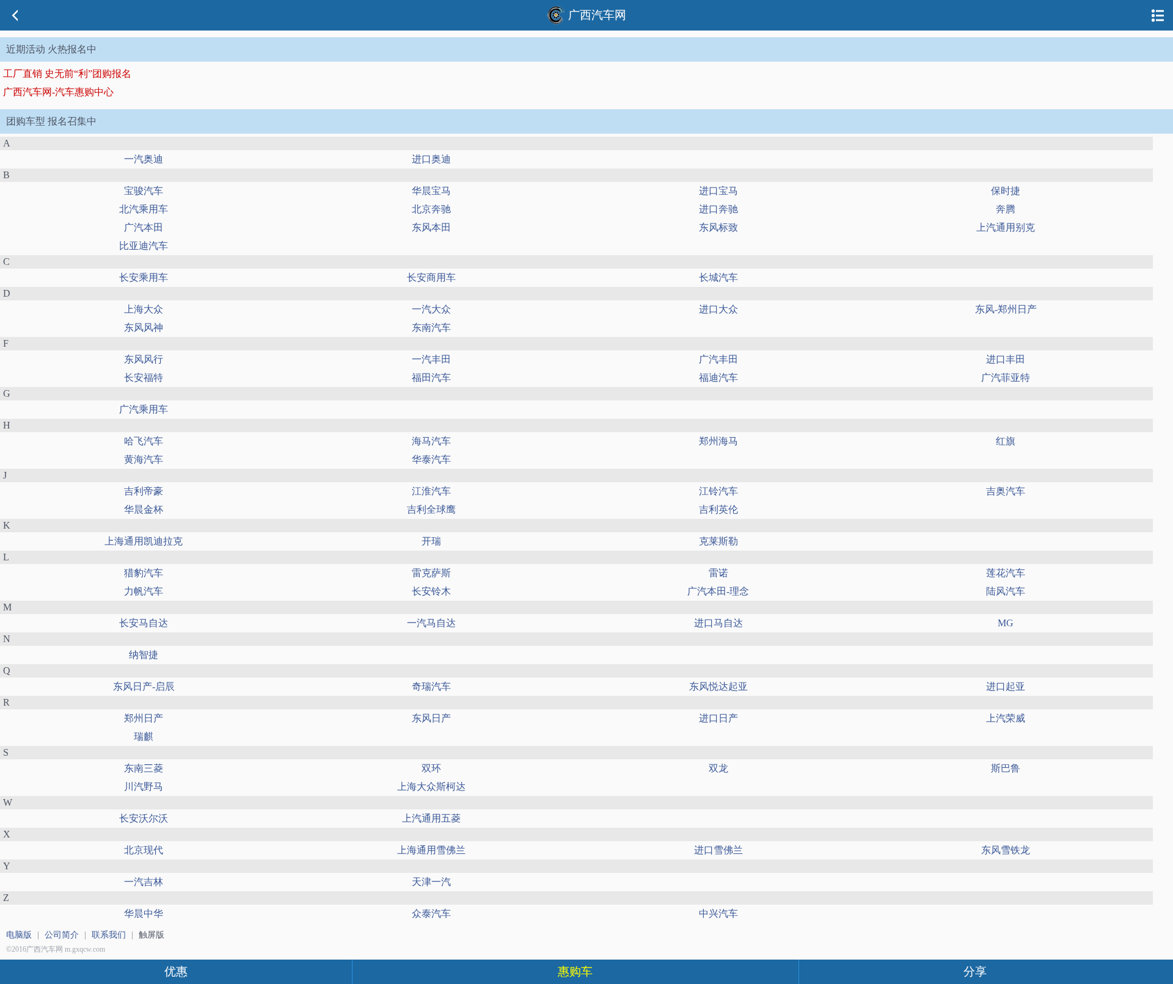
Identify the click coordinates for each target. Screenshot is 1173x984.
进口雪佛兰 (718, 850)
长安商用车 (431, 277)
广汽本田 (143, 227)
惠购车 (575, 971)
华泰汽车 (431, 459)
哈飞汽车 (143, 441)
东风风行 (143, 359)
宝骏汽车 (143, 191)
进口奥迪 (431, 159)
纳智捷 (143, 654)
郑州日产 (143, 718)
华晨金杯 (143, 509)
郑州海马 (718, 441)
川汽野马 (143, 786)
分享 (975, 971)
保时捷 (1005, 191)
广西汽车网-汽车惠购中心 (58, 92)
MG (1006, 623)
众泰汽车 (431, 913)
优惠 (176, 971)
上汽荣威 (1005, 718)
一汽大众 (431, 309)
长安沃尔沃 (143, 818)
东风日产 (431, 718)
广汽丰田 (718, 359)
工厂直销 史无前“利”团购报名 (67, 73)
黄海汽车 (143, 459)
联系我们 (109, 934)
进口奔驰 (718, 209)
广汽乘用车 (143, 409)
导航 (1157, 15)
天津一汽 (431, 882)
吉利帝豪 (143, 491)
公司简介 (62, 934)
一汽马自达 (431, 623)
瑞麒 (143, 736)
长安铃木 (431, 591)
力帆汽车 (143, 591)
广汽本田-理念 (718, 591)
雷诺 (718, 573)
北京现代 (143, 850)
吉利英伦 (718, 509)
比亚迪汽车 (143, 246)
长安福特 (143, 377)
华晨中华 (143, 913)
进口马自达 (718, 623)
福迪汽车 (718, 377)
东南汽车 (431, 327)
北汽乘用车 (143, 209)
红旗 (1005, 441)
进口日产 (718, 718)
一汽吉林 (143, 882)
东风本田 (431, 227)
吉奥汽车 (1005, 491)
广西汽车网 (597, 15)
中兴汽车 (718, 913)
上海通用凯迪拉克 (143, 541)
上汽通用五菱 (431, 818)
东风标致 (718, 227)
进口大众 (718, 309)
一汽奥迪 (143, 159)
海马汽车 (431, 441)
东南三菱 (143, 768)
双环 (431, 768)
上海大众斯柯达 (431, 786)
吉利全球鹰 (431, 509)
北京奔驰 (431, 209)
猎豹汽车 (143, 573)
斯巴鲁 (1005, 768)
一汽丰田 (431, 359)
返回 (15, 15)
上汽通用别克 (1005, 227)
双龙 (718, 768)
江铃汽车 (718, 491)
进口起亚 (1005, 686)
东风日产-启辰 (144, 686)
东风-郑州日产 (1006, 309)
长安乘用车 (143, 277)
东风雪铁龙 (1005, 850)
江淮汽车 (431, 491)
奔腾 (1005, 209)
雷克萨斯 (431, 573)
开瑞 (431, 541)
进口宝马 (718, 191)
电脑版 (19, 934)
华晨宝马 (431, 191)
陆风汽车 (1005, 591)
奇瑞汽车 (431, 686)
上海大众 (143, 309)
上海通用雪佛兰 (431, 850)
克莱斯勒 (718, 541)
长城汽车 (718, 277)
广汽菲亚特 (1005, 377)
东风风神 (143, 327)
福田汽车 (431, 377)
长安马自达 (143, 623)
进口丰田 (1005, 359)
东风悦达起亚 (718, 686)
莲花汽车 (1005, 573)
